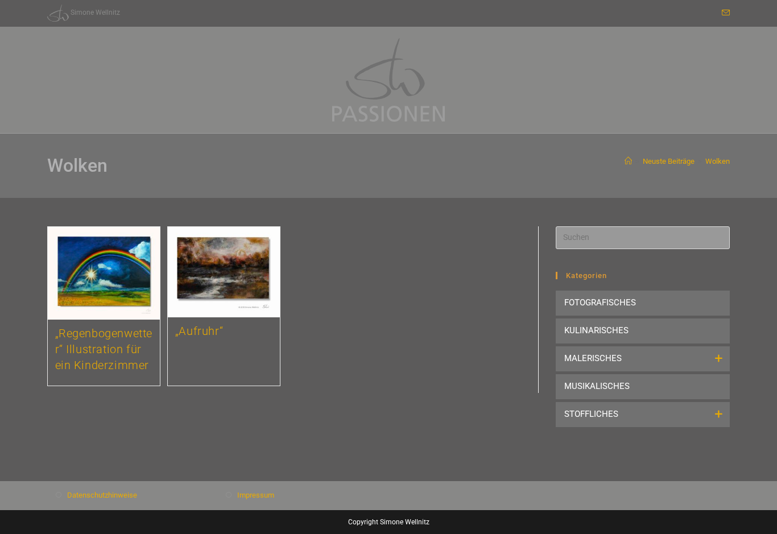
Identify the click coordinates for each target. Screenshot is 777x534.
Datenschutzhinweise (102, 495)
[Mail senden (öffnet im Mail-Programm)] (724, 13)
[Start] (628, 161)
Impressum (255, 495)
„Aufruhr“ (199, 331)
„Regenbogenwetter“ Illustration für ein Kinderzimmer (104, 349)
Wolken (717, 161)
